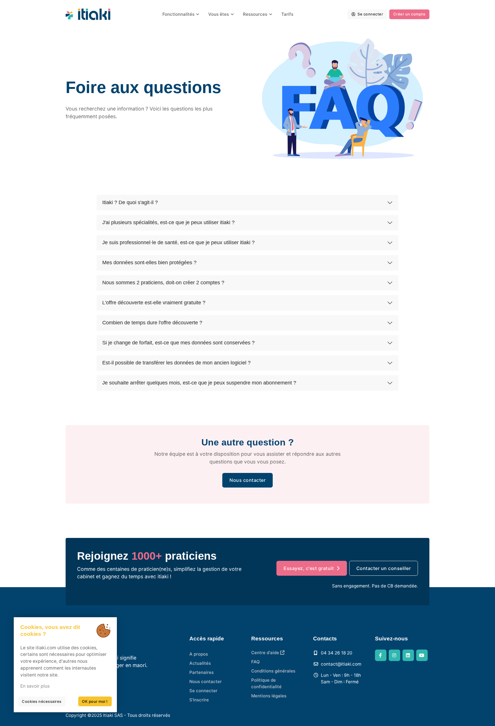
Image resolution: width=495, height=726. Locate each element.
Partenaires (201, 672)
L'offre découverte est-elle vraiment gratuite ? (153, 302)
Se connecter (370, 14)
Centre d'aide (265, 652)
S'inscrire (199, 700)
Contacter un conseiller (383, 568)
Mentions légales (268, 696)
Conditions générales (273, 671)
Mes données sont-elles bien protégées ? (149, 262)
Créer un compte (409, 14)
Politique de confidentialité (266, 683)
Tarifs (287, 14)
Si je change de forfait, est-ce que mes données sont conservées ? (178, 343)
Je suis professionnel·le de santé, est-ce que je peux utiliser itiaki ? (178, 242)
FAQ (255, 661)
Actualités (200, 663)
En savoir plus (35, 686)
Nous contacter (247, 480)
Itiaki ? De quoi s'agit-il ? (130, 202)
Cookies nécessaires (42, 701)
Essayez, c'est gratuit (309, 568)
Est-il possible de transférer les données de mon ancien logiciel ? (176, 363)
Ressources (255, 14)
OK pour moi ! (95, 701)
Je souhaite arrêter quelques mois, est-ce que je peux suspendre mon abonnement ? (199, 383)
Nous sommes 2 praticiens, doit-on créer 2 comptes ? (163, 282)
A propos (198, 654)
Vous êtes (218, 14)
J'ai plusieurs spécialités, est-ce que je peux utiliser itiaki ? (168, 222)
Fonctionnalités (178, 14)
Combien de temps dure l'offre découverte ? (152, 322)
